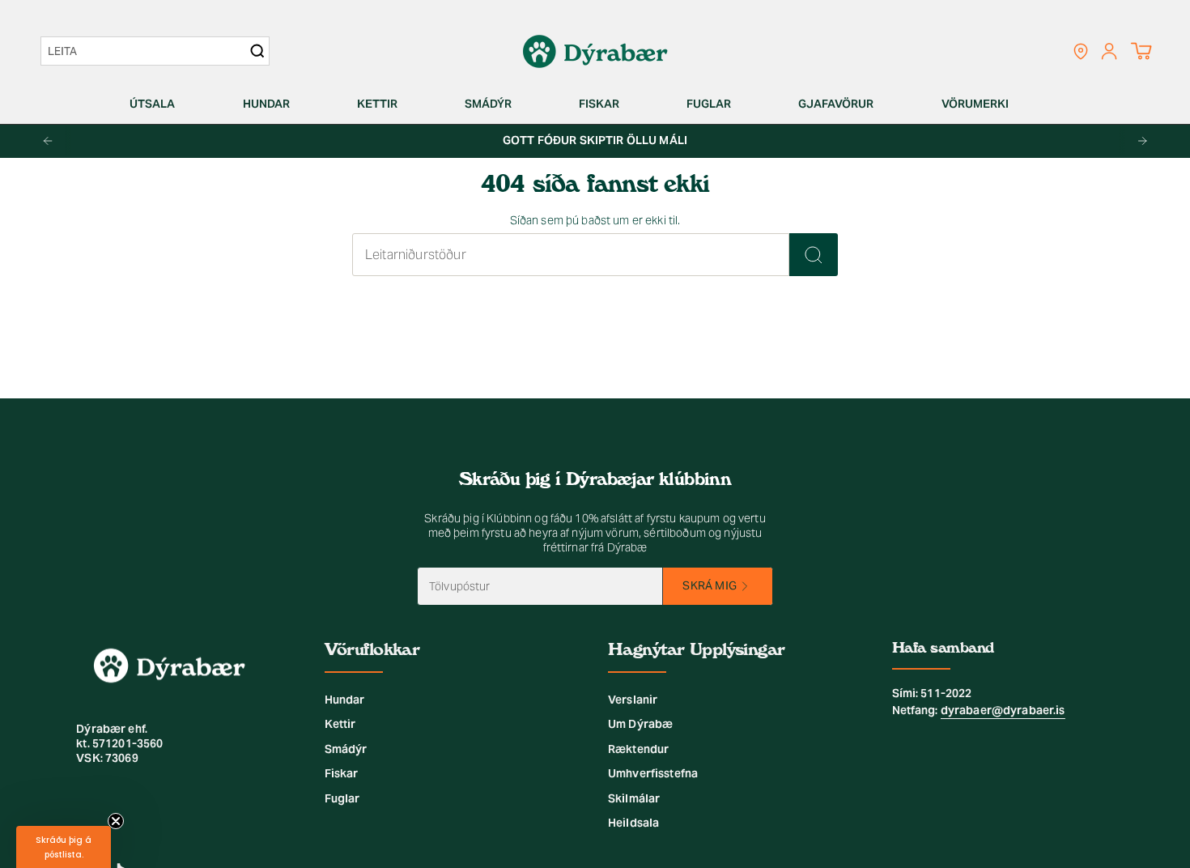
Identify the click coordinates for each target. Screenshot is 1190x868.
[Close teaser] (116, 821)
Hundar (345, 699)
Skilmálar (634, 798)
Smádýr (346, 749)
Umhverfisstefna (653, 773)
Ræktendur (638, 749)
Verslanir (632, 699)
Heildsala (633, 822)
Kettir (340, 724)
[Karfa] (1141, 51)
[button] (159, 104)
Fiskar (342, 773)
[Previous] (47, 141)
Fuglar (342, 798)
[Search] (257, 51)
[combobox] (147, 51)
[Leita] (813, 254)
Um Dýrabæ (640, 724)
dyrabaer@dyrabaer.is (1003, 710)
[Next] (1142, 141)
